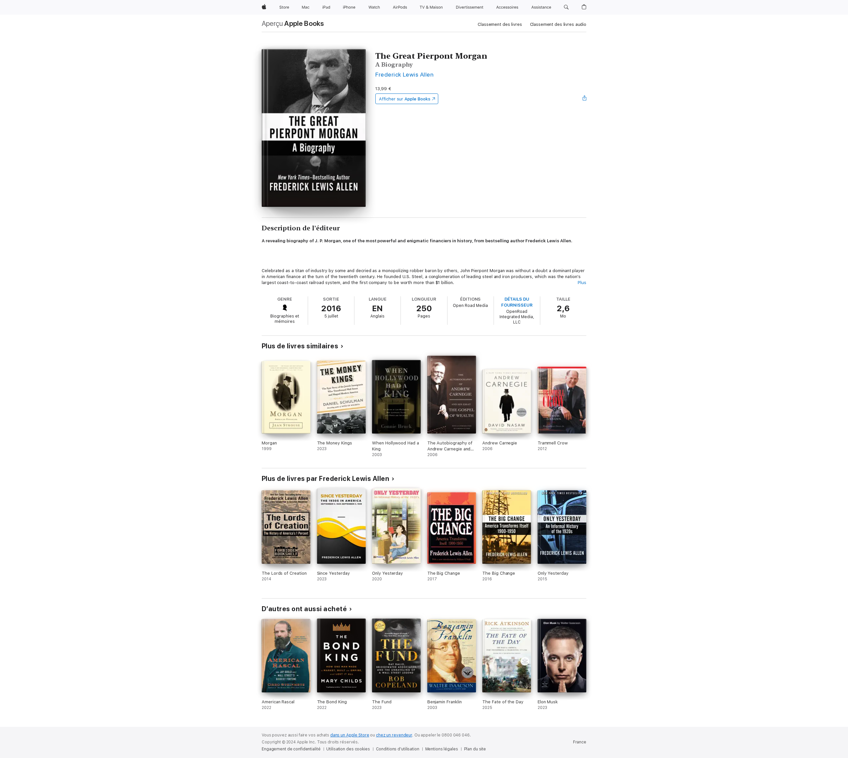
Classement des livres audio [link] (558, 24)
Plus (582, 282)
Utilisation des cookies (348, 749)
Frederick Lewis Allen (404, 74)
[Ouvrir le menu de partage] (584, 98)
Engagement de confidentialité (291, 749)
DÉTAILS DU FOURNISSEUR (517, 302)
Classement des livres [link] (500, 24)
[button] (566, 7)
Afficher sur (404, 98)
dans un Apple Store (349, 735)
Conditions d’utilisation (397, 749)
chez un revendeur (394, 735)
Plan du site (475, 749)
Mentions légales (441, 749)
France (579, 742)
